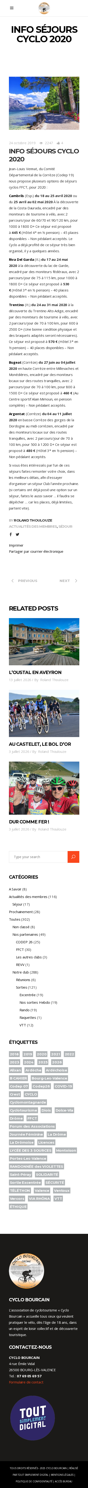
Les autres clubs (29, 957)
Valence (42, 1190)
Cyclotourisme (23, 1110)
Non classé (21, 926)
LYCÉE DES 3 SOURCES (30, 1150)
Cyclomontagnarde (28, 1102)
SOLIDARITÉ (47, 1174)
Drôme (16, 1118)
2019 (27, 1054)
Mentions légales (62, 1474)
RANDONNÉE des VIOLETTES (36, 1166)
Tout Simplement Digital (33, 1474)
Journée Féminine (26, 1134)
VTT (22, 1025)
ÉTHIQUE (18, 1206)
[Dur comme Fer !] (44, 788)
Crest (15, 1094)
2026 (57, 1062)
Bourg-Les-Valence (49, 1078)
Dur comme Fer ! (29, 822)
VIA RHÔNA (39, 1198)
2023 (14, 1062)
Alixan (15, 1070)
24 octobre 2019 (22, 142)
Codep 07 (19, 1086)
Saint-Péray (20, 1174)
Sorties (21, 987)
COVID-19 (63, 1086)
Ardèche (33, 1070)
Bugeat (15, 362)
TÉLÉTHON (20, 1190)
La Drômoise (22, 1142)
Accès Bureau (63, 1481)
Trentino (16, 304)
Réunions (23, 979)
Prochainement (21, 911)
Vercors (17, 1198)
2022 (69, 1054)
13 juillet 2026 (20, 679)
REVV (20, 964)
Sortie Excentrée (25, 1182)
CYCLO (31, 1094)
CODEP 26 (24, 942)
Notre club (20, 972)
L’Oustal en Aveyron (35, 672)
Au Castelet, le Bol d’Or (40, 744)
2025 (42, 1062)
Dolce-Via (64, 1110)
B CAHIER (18, 1078)
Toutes (14, 919)
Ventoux (61, 1190)
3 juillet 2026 (19, 751)
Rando (24, 1009)
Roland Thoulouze (33, 520)
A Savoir (15, 889)
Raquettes (27, 1017)
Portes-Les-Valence (28, 1158)
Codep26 (41, 1086)
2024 (29, 1062)
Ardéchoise (56, 1070)
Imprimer (16, 545)
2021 (55, 1054)
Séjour (65, 526)
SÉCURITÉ (55, 1182)
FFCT (20, 949)
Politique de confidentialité (34, 1481)
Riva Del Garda (21, 259)
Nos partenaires (25, 934)
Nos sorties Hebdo (34, 1002)
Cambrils (16, 195)
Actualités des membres (33, 526)
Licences (46, 1142)
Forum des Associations (32, 1126)
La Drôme (57, 1134)
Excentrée (27, 994)
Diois (46, 1110)
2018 (14, 1054)
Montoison (66, 1150)
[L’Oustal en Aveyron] (44, 641)
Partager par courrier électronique (36, 551)
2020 (41, 1054)
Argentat (17, 413)
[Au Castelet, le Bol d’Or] (44, 713)
